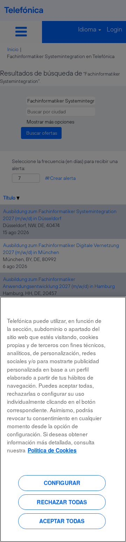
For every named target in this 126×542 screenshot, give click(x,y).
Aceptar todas (61, 521)
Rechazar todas (62, 502)
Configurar (62, 483)
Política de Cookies (52, 450)
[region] (63, 419)
